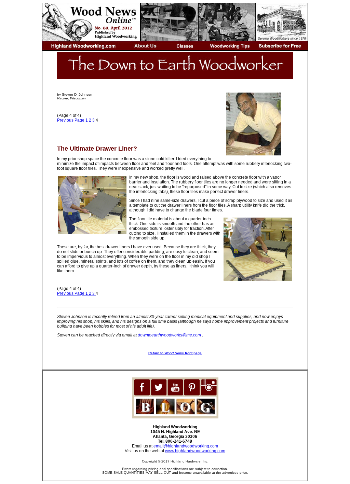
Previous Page (71, 120)
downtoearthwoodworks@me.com (170, 335)
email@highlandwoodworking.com (185, 446)
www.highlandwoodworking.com (195, 450)
